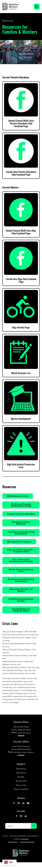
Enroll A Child (21, 781)
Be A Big (21, 777)
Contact (21, 735)
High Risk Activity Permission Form (21, 466)
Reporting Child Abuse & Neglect (21, 590)
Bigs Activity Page (21, 327)
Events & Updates (21, 789)
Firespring (25, 839)
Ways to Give (21, 785)
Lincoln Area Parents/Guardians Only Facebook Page (21, 173)
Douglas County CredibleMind (21, 514)
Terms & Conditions (27, 842)
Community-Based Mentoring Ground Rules (21, 533)
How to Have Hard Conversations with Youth (21, 560)
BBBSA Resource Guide (17, 496)
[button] (37, 6)
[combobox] (18, 826)
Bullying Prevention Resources (21, 523)
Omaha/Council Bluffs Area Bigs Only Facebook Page (21, 232)
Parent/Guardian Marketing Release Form (21, 580)
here (16, 702)
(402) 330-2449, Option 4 (24, 752)
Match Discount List (21, 373)
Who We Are (21, 769)
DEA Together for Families (19, 542)
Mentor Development (21, 418)
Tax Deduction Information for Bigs (21, 600)
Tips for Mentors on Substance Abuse (21, 610)
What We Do (21, 773)
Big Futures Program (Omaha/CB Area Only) (21, 505)
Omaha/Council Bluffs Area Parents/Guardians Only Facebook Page (21, 123)
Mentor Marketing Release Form (21, 570)
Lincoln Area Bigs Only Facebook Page (21, 280)
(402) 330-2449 (24, 733)
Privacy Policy (13, 842)
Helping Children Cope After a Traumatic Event (21, 551)
